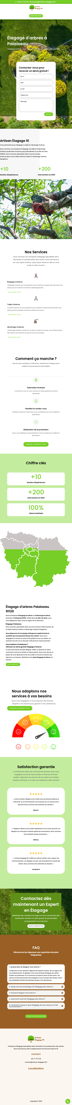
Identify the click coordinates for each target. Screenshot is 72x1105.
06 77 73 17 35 (36, 1059)
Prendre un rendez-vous (36, 444)
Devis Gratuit (36, 16)
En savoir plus (14, 292)
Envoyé (49, 114)
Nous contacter (36, 926)
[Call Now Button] (67, 1101)
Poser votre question (36, 1016)
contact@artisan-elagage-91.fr (36, 1062)
